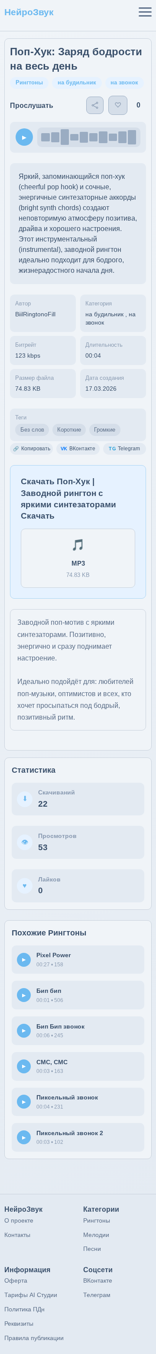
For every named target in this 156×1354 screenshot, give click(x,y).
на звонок (124, 82)
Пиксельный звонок (67, 1097)
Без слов (32, 429)
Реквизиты (18, 1323)
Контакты (17, 1234)
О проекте (18, 1220)
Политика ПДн (24, 1309)
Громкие (104, 429)
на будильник (77, 82)
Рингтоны (29, 82)
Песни (92, 1248)
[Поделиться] (95, 105)
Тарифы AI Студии (30, 1294)
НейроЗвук (29, 12)
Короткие (69, 429)
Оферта (15, 1280)
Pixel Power (53, 955)
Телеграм (96, 1294)
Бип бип (48, 990)
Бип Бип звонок (60, 1026)
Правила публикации (34, 1337)
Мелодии (96, 1234)
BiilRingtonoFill (35, 314)
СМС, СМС (52, 1062)
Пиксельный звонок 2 (69, 1132)
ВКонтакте (97, 1280)
